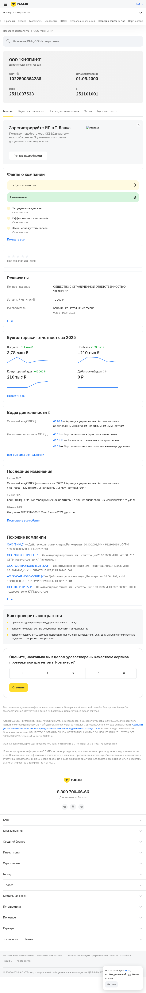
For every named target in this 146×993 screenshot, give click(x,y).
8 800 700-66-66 (73, 792)
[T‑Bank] (20, 4)
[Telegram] (81, 807)
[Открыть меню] (5, 4)
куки (127, 970)
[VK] (65, 807)
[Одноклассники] (73, 807)
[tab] (8, 111)
